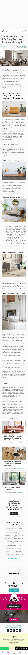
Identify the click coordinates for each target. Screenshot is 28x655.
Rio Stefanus (22, 442)
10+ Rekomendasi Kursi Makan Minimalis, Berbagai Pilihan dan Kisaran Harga (12, 463)
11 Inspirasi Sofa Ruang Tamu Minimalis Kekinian (12, 488)
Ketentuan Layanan (18, 627)
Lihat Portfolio (14, 619)
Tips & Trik (3, 46)
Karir (14, 625)
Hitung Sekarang (14, 590)
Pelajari (14, 514)
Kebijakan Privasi (9, 627)
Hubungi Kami (19, 625)
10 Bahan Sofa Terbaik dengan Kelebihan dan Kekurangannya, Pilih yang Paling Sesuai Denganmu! (12, 439)
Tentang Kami (8, 625)
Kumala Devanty (21, 468)
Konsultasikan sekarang (14, 606)
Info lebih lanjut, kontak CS (14, 558)
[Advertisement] (14, 15)
